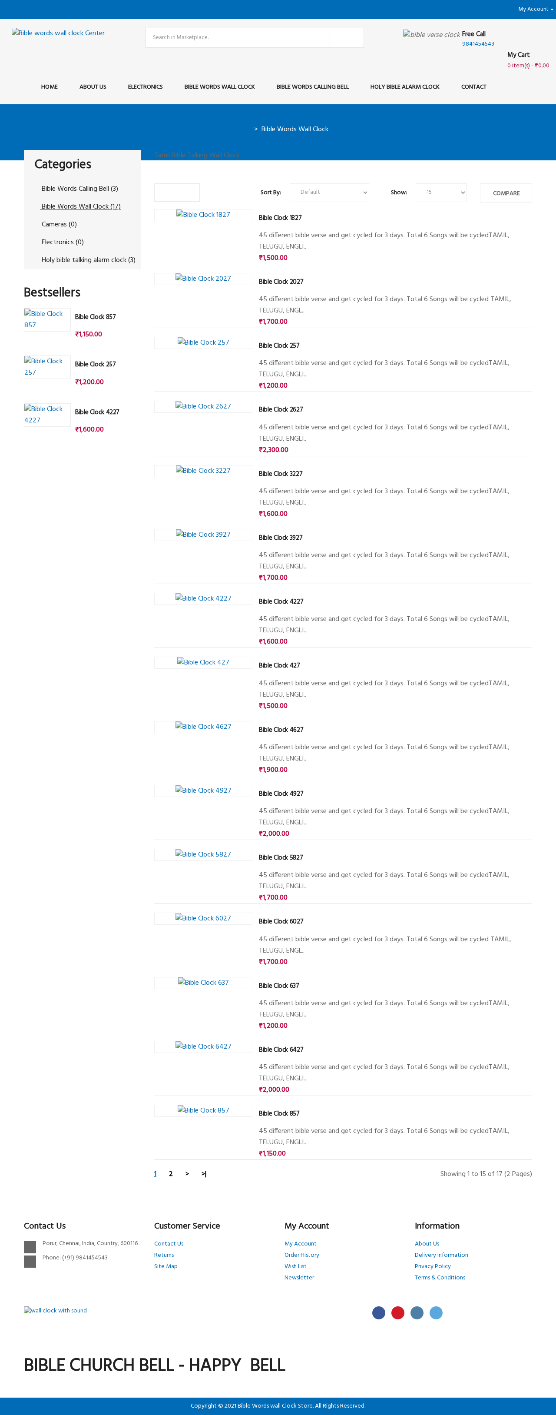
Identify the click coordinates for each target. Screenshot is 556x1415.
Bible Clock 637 (279, 986)
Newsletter (299, 1278)
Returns (164, 1255)
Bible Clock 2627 (281, 410)
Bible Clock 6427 (281, 1050)
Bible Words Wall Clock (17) (80, 207)
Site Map (166, 1267)
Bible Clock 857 (95, 317)
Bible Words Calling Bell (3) (79, 189)
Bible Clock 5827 (281, 858)
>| (204, 1174)
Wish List (296, 1267)
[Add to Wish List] (166, 217)
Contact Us (168, 1244)
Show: (399, 193)
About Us (427, 1244)
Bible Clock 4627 (281, 730)
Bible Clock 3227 (280, 474)
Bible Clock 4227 (97, 412)
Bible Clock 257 (95, 364)
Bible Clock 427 (279, 666)
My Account (301, 1244)
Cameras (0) (58, 224)
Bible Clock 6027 (281, 922)
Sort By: (271, 193)
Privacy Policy (433, 1267)
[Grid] (188, 192)
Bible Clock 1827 (280, 218)
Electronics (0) (62, 242)
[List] (165, 192)
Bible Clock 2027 (281, 282)
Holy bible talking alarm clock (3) (88, 260)
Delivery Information (441, 1255)
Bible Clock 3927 (280, 538)
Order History (302, 1255)
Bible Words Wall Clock (294, 129)
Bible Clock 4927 (281, 794)
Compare (506, 194)
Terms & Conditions (440, 1278)
